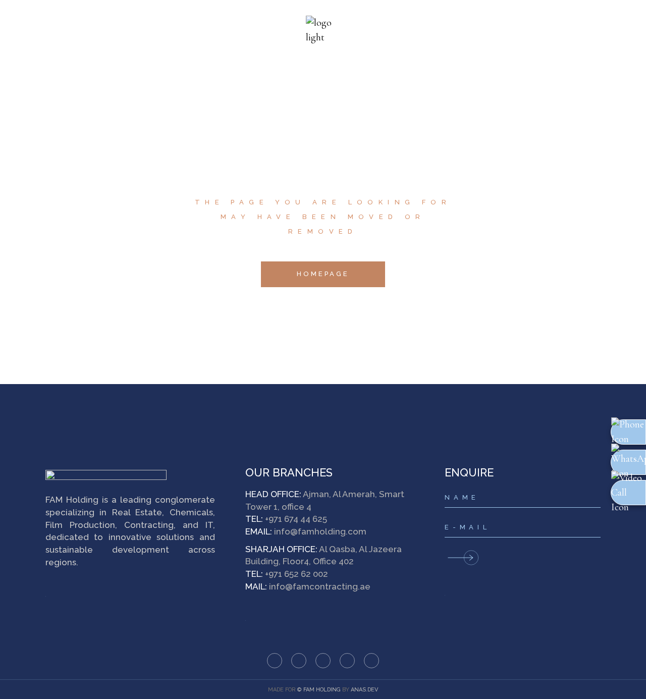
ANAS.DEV (364, 689)
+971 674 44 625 (296, 519)
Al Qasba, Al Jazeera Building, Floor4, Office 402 (323, 555)
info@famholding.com (320, 531)
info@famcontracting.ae (319, 586)
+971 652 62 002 (296, 574)
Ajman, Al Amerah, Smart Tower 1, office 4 (324, 500)
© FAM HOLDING (319, 689)
